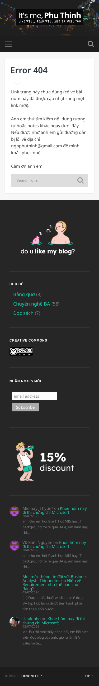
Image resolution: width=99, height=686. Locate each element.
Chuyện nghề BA (31, 304)
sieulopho (31, 618)
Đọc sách (23, 313)
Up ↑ (89, 676)
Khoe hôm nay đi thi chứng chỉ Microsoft (54, 510)
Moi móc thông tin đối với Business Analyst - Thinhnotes (54, 578)
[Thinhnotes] (49, 18)
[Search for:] (49, 180)
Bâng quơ (24, 294)
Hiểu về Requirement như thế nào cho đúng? (51, 584)
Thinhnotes (31, 676)
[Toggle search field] (91, 44)
